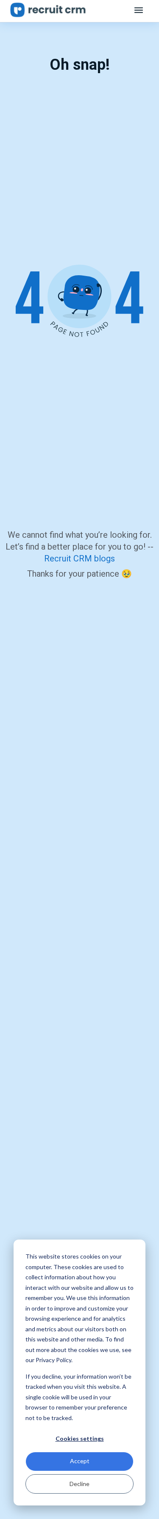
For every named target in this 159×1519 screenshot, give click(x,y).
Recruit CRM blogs (79, 558)
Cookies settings (80, 1438)
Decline (79, 1483)
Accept (79, 1460)
